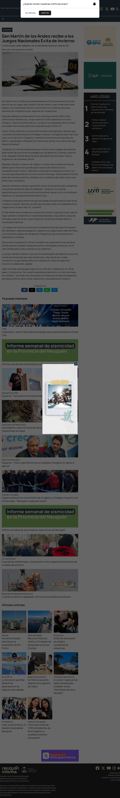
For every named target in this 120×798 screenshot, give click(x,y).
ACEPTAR (45, 13)
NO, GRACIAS (30, 13)
